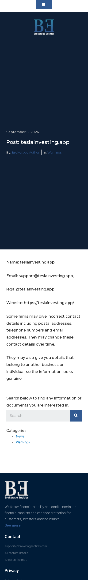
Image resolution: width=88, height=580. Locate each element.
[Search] (76, 416)
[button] (44, 4)
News (20, 436)
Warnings (54, 152)
